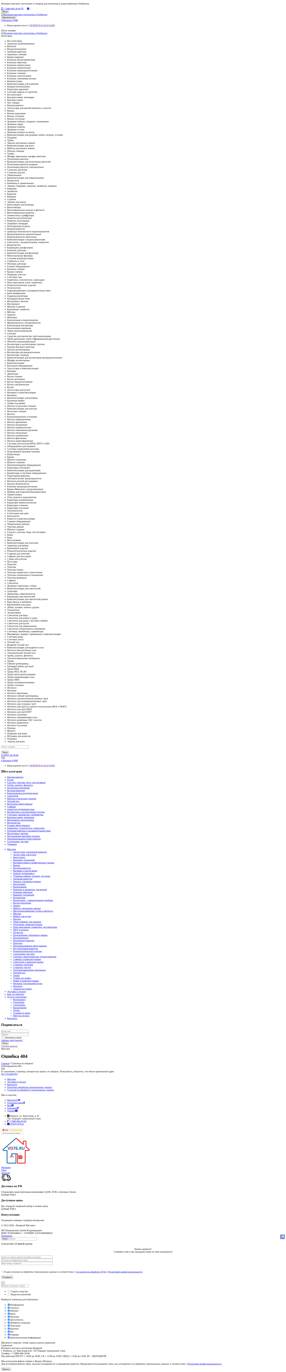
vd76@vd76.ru (17, 1124)
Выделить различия (20, 1294)
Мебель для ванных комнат (27, 908)
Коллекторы (19, 897)
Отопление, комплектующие (27, 924)
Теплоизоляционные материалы (29, 970)
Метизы (17, 913)
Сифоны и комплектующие (27, 959)
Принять (6, 1369)
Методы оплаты (21, 1015)
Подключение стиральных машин (30, 935)
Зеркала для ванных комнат (27, 881)
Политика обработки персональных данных (29, 1087)
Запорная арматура (22, 879)
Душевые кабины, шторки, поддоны (31, 876)
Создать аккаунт (9, 1046)
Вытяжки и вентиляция (25, 870)
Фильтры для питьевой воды (27, 983)
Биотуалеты (19, 857)
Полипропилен (21, 938)
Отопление (18, 1002)
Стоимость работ (21, 1013)
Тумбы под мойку (22, 978)
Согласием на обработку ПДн (91, 1272)
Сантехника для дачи (24, 954)
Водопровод (19, 999)
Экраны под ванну (22, 989)
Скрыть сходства (19, 1291)
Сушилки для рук (22, 967)
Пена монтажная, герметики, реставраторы (35, 927)
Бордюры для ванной (24, 860)
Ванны (16, 865)
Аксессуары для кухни (24, 854)
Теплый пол (19, 972)
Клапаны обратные (23, 892)
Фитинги (17, 986)
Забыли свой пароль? (12, 1040)
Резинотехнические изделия (27, 951)
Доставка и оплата (16, 1082)
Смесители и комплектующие (28, 962)
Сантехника (19, 1005)
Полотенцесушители (23, 940)
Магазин (11, 1079)
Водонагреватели (22, 868)
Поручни (17, 943)
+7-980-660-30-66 (12, 8)
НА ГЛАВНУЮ (9, 1074)
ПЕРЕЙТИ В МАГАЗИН (42, 25)
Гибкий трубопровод (23, 873)
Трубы (16, 1010)
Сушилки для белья (23, 964)
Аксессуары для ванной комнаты (30, 852)
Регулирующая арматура (25, 948)
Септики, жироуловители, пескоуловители (34, 956)
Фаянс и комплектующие (26, 981)
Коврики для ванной (23, 895)
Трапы (16, 975)
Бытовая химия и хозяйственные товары (33, 862)
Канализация (19, 887)
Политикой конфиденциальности (125, 1272)
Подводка (18, 932)
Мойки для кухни (22, 916)
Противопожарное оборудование (30, 946)
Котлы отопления (22, 903)
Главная (5, 1063)
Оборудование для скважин (27, 921)
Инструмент (19, 884)
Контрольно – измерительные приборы (33, 900)
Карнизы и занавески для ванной (30, 889)
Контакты (12, 1084)
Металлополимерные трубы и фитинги (33, 911)
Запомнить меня (13, 1037)
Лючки (16, 905)
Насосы (17, 919)
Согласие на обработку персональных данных (30, 1090)
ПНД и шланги (21, 930)
